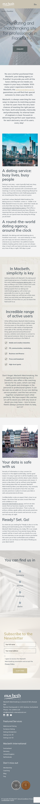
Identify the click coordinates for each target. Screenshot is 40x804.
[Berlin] (20, 603)
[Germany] (20, 571)
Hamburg (20, 596)
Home (3, 11)
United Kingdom (8, 754)
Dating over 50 (8, 738)
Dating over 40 (8, 735)
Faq (4, 776)
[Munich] (20, 582)
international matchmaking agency (14, 208)
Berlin (20, 606)
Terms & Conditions (22, 799)
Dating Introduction (9, 732)
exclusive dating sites (24, 282)
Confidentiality (5, 800)
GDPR (12, 800)
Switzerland (7, 748)
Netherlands (7, 757)
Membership (7, 768)
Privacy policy (33, 799)
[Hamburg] (20, 592)
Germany (20, 575)
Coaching (6, 770)
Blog (4, 773)
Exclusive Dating (9, 729)
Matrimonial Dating (9, 726)
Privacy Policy (10, 664)
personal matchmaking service (12, 504)
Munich (20, 585)
